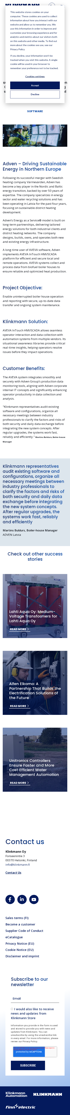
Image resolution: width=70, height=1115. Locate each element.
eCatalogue (14, 937)
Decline (35, 94)
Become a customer (20, 924)
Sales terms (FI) (17, 918)
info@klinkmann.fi (17, 864)
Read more (18, 629)
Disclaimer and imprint (22, 956)
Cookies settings (35, 76)
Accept (35, 85)
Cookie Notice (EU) (19, 950)
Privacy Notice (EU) (19, 943)
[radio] (35, 1013)
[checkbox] (35, 1013)
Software (35, 111)
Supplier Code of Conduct (24, 931)
